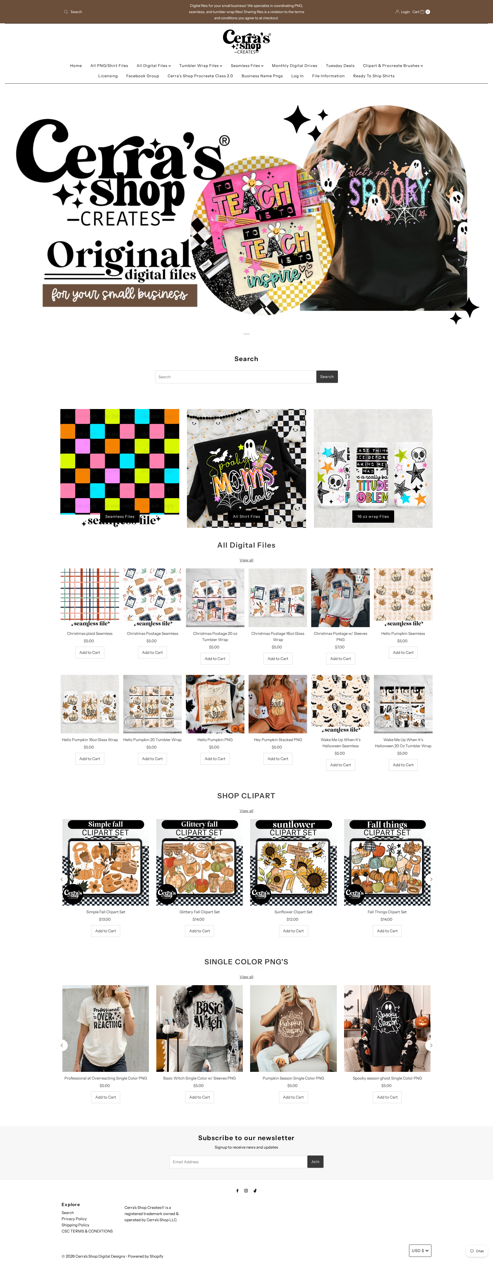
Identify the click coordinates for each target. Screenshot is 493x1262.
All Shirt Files (246, 516)
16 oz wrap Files (373, 516)
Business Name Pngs (262, 75)
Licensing (108, 75)
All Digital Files (152, 65)
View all (246, 560)
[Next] (431, 879)
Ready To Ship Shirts (374, 75)
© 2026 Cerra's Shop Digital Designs (93, 1256)
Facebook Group (142, 75)
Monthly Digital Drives (294, 65)
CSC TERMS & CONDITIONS (87, 1231)
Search (68, 1212)
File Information (328, 75)
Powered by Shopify (145, 1256)
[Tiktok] (255, 1191)
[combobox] (122, 12)
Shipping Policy (75, 1224)
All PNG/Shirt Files (109, 65)
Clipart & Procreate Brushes (392, 65)
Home (76, 65)
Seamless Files (246, 65)
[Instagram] (246, 1191)
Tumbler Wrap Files (199, 65)
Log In (297, 75)
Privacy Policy (74, 1218)
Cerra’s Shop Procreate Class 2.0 (200, 75)
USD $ (418, 1250)
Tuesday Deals (340, 65)
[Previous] (62, 879)
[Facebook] (237, 1191)
